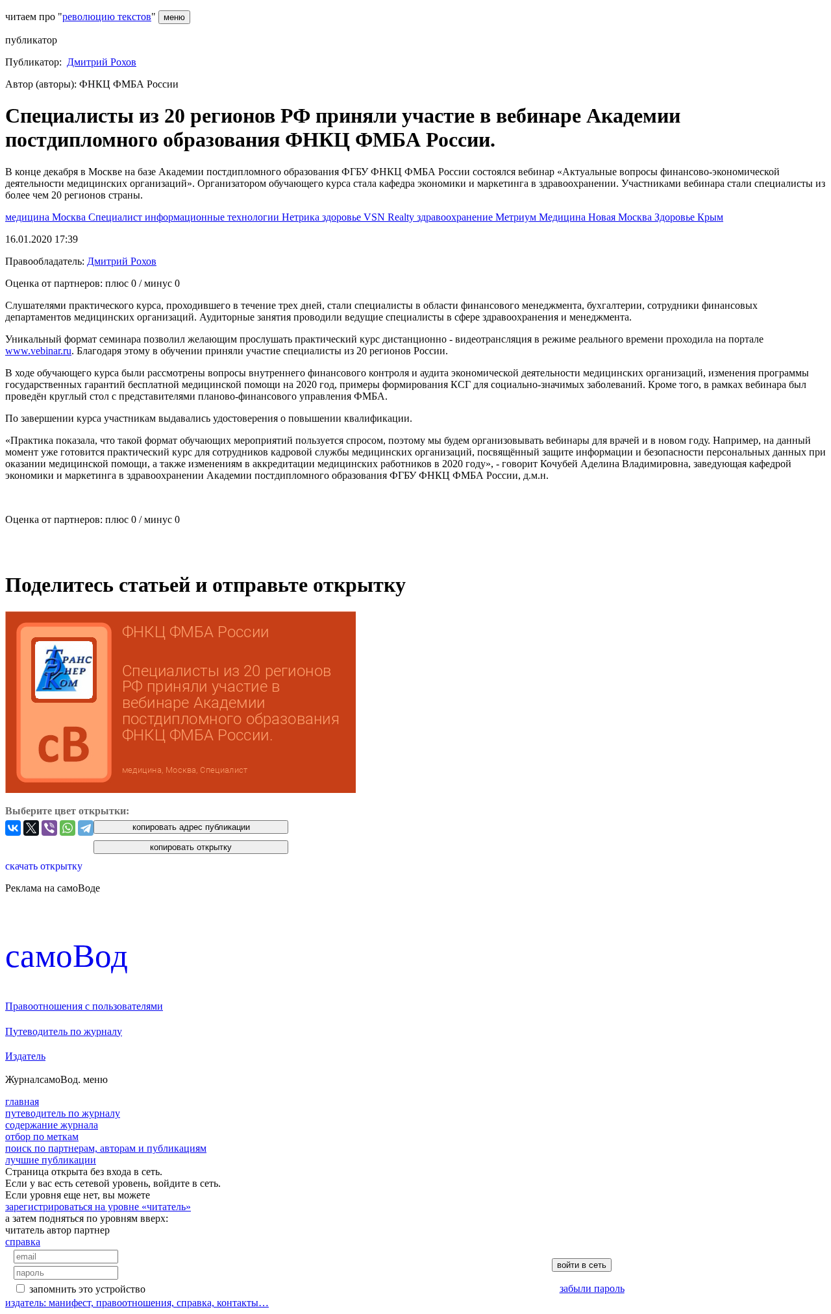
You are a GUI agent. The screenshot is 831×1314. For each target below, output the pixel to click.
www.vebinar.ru (38, 350)
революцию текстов (106, 16)
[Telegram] (85, 828)
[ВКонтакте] (13, 828)
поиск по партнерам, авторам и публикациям (105, 1148)
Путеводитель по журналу (63, 1031)
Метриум (517, 217)
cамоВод (66, 955)
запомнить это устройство (87, 1289)
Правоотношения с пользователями (84, 1006)
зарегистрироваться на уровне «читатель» (98, 1206)
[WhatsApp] (67, 828)
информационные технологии (213, 217)
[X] (31, 828)
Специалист (116, 217)
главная (22, 1101)
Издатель (25, 1056)
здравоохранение (456, 217)
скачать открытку (43, 865)
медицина (28, 217)
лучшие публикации (50, 1159)
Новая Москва (621, 217)
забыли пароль (592, 1288)
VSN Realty (390, 217)
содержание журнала (51, 1124)
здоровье (343, 217)
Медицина (563, 217)
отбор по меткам (42, 1136)
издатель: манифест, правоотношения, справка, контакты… (137, 1302)
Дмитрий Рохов (101, 61)
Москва (70, 217)
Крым (710, 217)
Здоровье (675, 217)
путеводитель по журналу (62, 1113)
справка (22, 1241)
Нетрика (302, 217)
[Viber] (49, 828)
